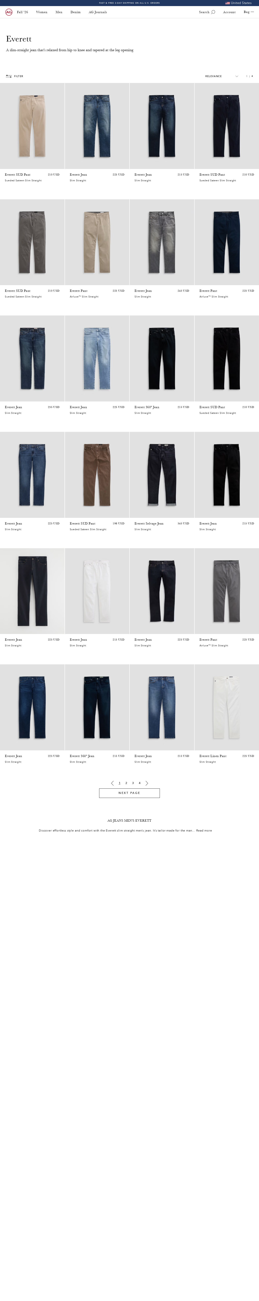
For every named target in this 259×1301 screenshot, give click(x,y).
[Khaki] (77, 630)
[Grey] (7, 165)
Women (42, 12)
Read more (204, 830)
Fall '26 (22, 12)
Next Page (129, 793)
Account (229, 12)
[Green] (17, 165)
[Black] (72, 281)
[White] (202, 746)
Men (59, 12)
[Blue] (23, 165)
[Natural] (12, 165)
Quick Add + (51, 165)
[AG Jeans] (9, 12)
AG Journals (98, 12)
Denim (76, 12)
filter (18, 76)
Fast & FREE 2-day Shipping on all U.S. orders (129, 3)
